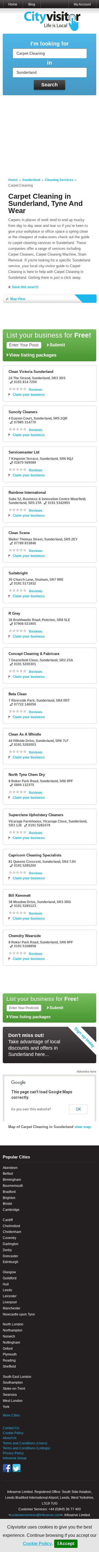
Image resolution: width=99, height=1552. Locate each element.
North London (13, 1324)
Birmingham (12, 1180)
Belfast (8, 1174)
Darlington (10, 1244)
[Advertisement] (49, 133)
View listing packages (32, 355)
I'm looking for (50, 44)
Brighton (9, 1198)
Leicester (9, 1296)
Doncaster (10, 1256)
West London (13, 1401)
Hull (6, 1284)
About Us (9, 1438)
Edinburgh (10, 1262)
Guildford (9, 1278)
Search (49, 84)
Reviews (35, 390)
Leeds (7, 1290)
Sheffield (9, 1366)
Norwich (9, 1336)
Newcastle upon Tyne (19, 1314)
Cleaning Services (59, 180)
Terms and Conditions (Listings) (26, 1448)
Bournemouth (13, 1186)
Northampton (12, 1330)
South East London (17, 1377)
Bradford (9, 1192)
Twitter (16, 1468)
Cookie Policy (37, 1543)
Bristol (7, 1204)
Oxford (8, 1349)
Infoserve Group (15, 1458)
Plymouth (10, 1354)
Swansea (10, 1395)
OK (78, 1109)
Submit (57, 344)
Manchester (11, 1308)
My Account (82, 4)
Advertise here (86, 1071)
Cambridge (11, 1210)
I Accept (65, 1543)
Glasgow (9, 1272)
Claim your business (29, 395)
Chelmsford (11, 1226)
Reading (9, 1360)
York (6, 1407)
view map (83, 1127)
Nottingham (11, 1342)
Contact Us (11, 1428)
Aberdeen (10, 1168)
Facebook (7, 1468)
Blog (31, 4)
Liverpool (10, 1302)
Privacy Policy (13, 1453)
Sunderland (31, 180)
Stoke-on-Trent (14, 1389)
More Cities (11, 1415)
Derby (7, 1250)
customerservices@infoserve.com (35, 1515)
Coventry (9, 1238)
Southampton (13, 1382)
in (49, 63)
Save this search (25, 287)
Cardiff (8, 1220)
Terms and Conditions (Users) (25, 1443)
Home (12, 4)
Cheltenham (12, 1232)
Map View (17, 299)
